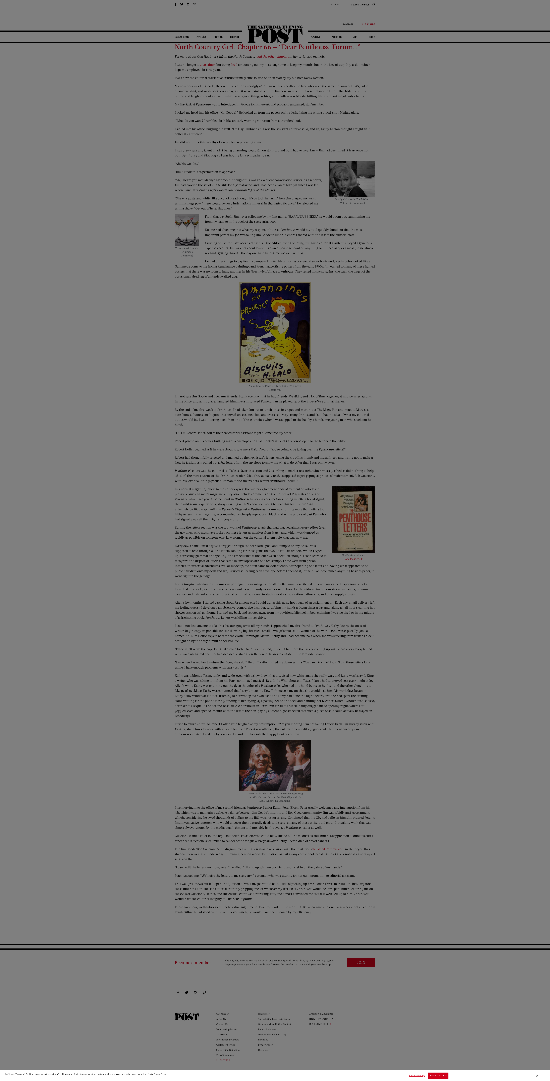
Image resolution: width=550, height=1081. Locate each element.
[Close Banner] (537, 1075)
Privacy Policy (160, 1074)
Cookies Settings (417, 1075)
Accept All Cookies (438, 1075)
